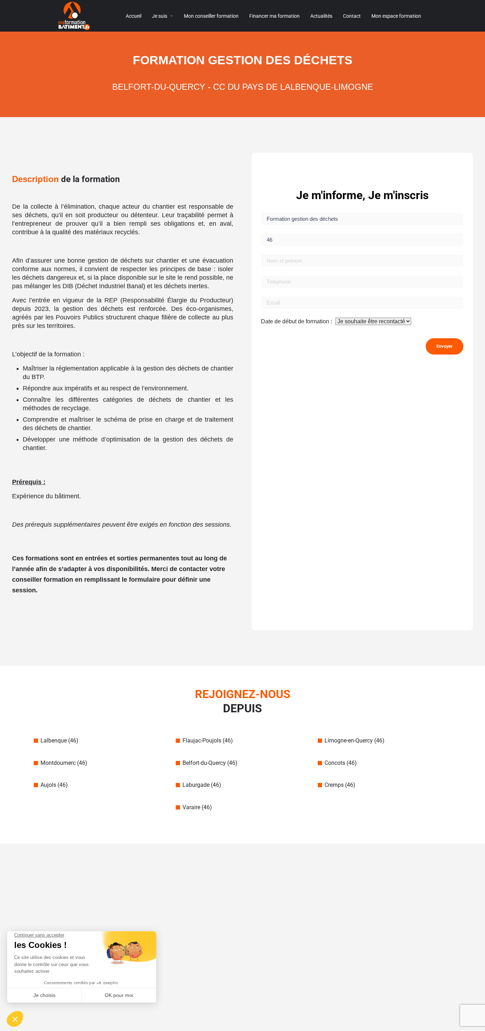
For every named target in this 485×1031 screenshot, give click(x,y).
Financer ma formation (274, 16)
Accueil (133, 16)
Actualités (321, 16)
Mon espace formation (396, 16)
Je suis (159, 16)
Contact (352, 16)
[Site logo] (75, 15)
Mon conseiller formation (211, 16)
